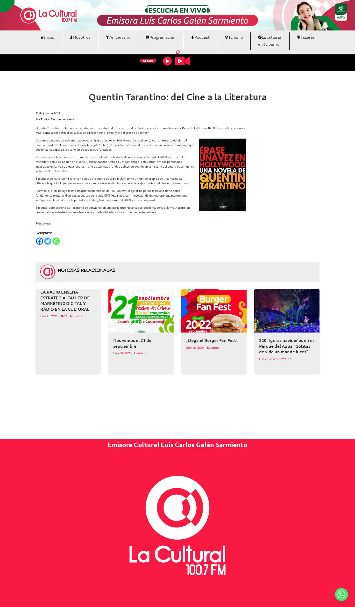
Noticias (76, 316)
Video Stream (182, 61)
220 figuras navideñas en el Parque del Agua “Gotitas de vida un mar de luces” (286, 345)
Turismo (235, 38)
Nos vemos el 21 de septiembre (132, 342)
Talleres (308, 38)
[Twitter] (47, 241)
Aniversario (120, 38)
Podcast (202, 38)
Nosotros (82, 38)
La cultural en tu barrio (269, 41)
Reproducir (167, 61)
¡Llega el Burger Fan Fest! (212, 340)
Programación (162, 38)
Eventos (140, 353)
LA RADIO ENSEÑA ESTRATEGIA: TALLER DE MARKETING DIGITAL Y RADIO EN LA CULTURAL (65, 300)
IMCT (65, 316)
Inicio (49, 38)
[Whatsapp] (56, 241)
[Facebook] (39, 241)
